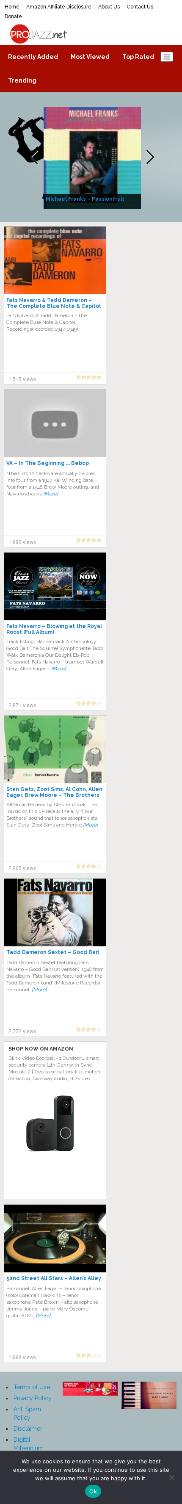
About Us (109, 7)
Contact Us (140, 7)
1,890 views (22, 541)
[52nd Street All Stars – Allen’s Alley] (55, 1238)
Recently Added (33, 56)
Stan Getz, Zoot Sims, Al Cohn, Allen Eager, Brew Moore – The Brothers (54, 792)
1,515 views (22, 378)
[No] (171, 1477)
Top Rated (138, 56)
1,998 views (22, 1356)
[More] (50, 494)
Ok (93, 1491)
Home (12, 7)
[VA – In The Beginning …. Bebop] (55, 423)
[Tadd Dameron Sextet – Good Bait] (55, 912)
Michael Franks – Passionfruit (85, 199)
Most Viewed (90, 56)
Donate (13, 16)
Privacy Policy (33, 1398)
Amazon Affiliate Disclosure (58, 7)
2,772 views (22, 1030)
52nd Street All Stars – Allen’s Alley (53, 1278)
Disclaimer (28, 1428)
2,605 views (22, 867)
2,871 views (22, 704)
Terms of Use (32, 1387)
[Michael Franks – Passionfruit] (93, 157)
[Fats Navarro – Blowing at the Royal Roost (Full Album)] (55, 586)
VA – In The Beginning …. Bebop (47, 463)
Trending (22, 80)
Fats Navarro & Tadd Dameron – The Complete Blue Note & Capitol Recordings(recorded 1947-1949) (53, 306)
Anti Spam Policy (27, 1413)
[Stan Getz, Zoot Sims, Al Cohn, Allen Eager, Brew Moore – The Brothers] (55, 749)
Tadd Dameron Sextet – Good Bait (52, 952)
